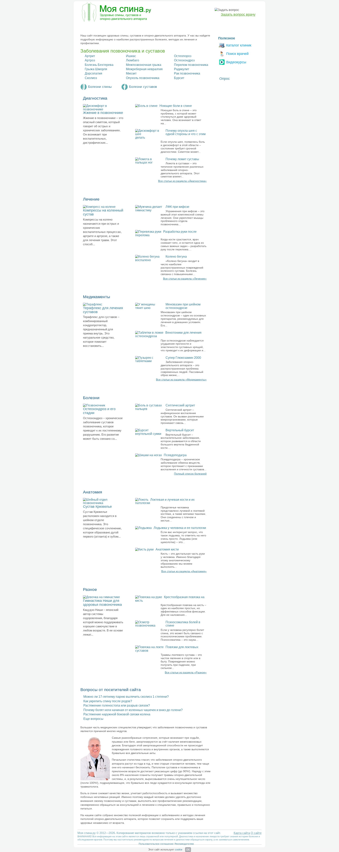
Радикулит (181, 69)
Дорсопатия (93, 73)
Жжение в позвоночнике (103, 113)
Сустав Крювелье (97, 507)
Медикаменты (147, 26)
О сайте (256, 833)
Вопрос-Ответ (206, 26)
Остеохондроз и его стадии (99, 411)
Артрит (90, 56)
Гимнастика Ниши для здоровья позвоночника (102, 603)
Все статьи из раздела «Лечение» (185, 278)
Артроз (90, 60)
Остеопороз (182, 56)
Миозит (131, 73)
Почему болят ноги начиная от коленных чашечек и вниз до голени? (133, 710)
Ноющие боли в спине (175, 105)
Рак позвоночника (187, 73)
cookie (178, 849)
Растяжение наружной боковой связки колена (116, 714)
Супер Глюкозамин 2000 (183, 357)
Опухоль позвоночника (142, 78)
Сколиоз (91, 78)
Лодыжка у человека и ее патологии (180, 528)
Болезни (86, 26)
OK (188, 849)
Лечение (127, 26)
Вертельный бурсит (180, 430)
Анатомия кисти (167, 549)
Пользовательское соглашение (156, 844)
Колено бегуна (176, 256)
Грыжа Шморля (96, 69)
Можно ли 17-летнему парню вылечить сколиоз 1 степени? (126, 696)
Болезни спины (100, 87)
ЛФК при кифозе (177, 206)
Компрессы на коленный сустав (103, 212)
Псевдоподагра (175, 455)
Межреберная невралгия (144, 69)
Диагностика (107, 26)
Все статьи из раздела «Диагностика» (182, 181)
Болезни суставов (143, 87)
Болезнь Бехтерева (99, 64)
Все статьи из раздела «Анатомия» (184, 571)
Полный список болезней (190, 473)
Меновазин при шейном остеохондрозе (183, 306)
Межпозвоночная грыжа (143, 64)
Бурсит (179, 78)
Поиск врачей (237, 53)
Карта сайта (242, 833)
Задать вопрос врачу (238, 14)
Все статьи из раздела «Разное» (186, 672)
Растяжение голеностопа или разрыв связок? (116, 705)
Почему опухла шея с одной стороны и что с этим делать (170, 134)
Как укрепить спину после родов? (107, 701)
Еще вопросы (93, 718)
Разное (187, 26)
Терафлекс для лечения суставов (103, 310)
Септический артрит (180, 405)
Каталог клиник (238, 45)
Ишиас (131, 56)
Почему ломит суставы (182, 159)
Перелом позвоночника (191, 64)
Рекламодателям (184, 844)
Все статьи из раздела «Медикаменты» (181, 379)
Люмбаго (132, 60)
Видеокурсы (236, 62)
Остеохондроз (184, 60)
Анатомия (170, 26)
